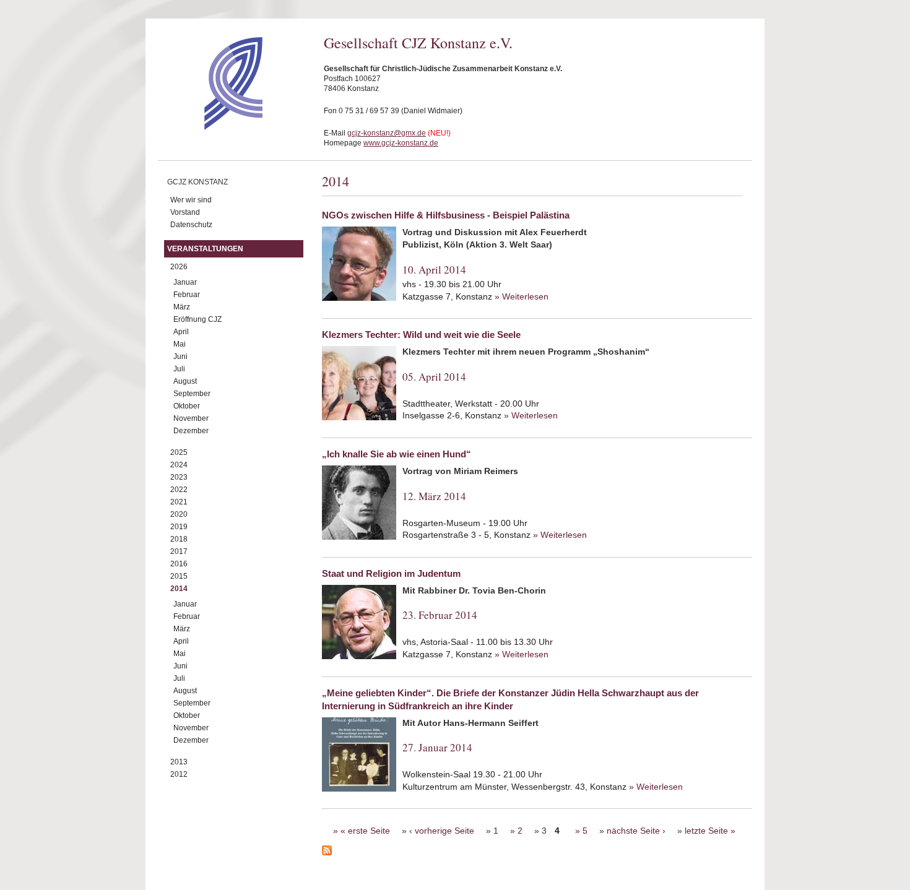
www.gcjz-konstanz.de (400, 143)
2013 (179, 762)
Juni (180, 356)
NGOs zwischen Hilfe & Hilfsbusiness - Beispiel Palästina (446, 215)
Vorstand (185, 212)
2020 (179, 514)
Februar (186, 294)
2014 (179, 588)
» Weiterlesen (521, 296)
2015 (179, 576)
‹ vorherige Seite (441, 831)
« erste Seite (365, 831)
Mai (179, 344)
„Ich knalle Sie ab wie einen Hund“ (396, 454)
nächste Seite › (636, 831)
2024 (179, 464)
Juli (179, 369)
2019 (179, 526)
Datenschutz (191, 224)
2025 (179, 452)
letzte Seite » (710, 831)
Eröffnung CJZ (197, 319)
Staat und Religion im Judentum (391, 573)
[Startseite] (211, 127)
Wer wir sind (191, 200)
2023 (179, 477)
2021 (179, 502)
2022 (179, 489)
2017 (179, 551)
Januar (185, 282)
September (191, 393)
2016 (179, 563)
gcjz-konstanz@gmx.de (386, 133)
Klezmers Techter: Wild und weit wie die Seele (421, 334)
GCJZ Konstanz (197, 182)
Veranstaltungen (205, 248)
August (185, 381)
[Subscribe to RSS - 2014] (537, 852)
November (191, 418)
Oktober (186, 406)
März (181, 307)
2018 (179, 539)
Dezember (191, 430)
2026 (179, 266)
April (181, 331)
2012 (179, 774)
